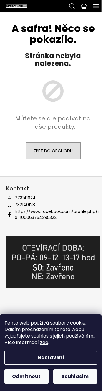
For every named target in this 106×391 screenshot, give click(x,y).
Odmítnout (26, 376)
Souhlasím (75, 376)
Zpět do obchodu (53, 151)
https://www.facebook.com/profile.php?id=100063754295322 (57, 214)
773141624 (25, 198)
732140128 (25, 205)
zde (44, 342)
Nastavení (51, 357)
